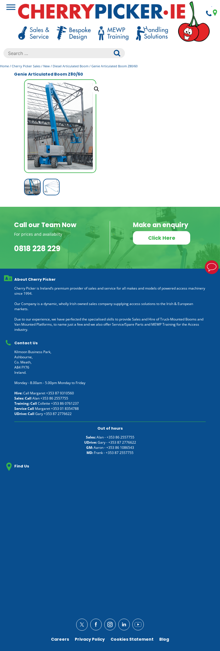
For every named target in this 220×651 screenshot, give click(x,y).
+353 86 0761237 (65, 403)
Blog (164, 639)
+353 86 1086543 (120, 447)
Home (4, 66)
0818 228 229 (37, 248)
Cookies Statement (132, 639)
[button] (96, 89)
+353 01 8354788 (65, 408)
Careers (60, 639)
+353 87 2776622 (58, 413)
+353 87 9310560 (60, 393)
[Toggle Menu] (10, 7)
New (46, 66)
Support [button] (212, 267)
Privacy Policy (90, 639)
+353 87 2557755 (119, 452)
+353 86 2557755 (54, 398)
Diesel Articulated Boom (71, 66)
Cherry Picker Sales (26, 66)
